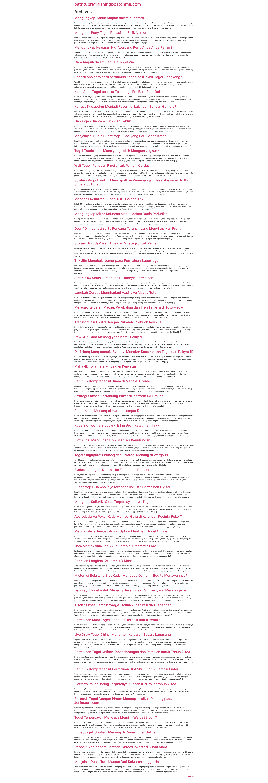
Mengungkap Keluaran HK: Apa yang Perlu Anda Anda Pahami (123, 47)
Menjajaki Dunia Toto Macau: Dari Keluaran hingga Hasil (118, 762)
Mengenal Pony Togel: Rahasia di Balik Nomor (110, 33)
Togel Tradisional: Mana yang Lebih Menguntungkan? (116, 151)
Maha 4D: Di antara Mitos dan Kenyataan (106, 366)
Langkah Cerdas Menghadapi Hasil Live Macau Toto (115, 292)
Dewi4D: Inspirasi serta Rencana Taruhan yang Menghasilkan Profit (127, 228)
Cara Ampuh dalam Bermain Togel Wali (104, 62)
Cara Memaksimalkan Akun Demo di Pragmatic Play (115, 546)
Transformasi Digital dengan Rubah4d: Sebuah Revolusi (118, 322)
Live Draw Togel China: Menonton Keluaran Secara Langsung (122, 634)
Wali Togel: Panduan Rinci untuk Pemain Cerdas (112, 165)
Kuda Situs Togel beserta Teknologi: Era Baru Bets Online (119, 92)
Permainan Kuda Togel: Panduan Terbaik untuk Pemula (117, 620)
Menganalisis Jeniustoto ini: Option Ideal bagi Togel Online (120, 531)
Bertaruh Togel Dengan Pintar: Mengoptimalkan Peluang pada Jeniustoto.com (123, 701)
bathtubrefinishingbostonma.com (107, 4)
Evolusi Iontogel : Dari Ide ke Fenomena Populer (111, 470)
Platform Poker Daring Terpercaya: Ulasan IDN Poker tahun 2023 (125, 684)
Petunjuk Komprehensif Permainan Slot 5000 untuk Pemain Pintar (126, 669)
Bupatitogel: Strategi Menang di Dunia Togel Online (115, 732)
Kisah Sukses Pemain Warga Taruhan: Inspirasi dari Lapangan (122, 605)
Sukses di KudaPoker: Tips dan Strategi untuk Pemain (116, 243)
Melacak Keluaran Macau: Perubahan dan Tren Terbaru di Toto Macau (129, 307)
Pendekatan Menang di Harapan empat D (107, 411)
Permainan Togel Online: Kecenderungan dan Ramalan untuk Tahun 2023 (132, 652)
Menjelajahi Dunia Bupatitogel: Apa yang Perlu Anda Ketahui (121, 136)
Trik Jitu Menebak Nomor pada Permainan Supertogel (116, 261)
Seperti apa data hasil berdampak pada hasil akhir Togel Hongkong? (128, 77)
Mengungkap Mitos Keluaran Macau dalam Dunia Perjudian (121, 214)
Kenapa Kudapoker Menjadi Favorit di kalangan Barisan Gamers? (125, 106)
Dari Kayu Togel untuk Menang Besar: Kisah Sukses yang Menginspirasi (131, 590)
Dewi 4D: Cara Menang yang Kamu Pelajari (108, 337)
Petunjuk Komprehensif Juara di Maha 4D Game (112, 381)
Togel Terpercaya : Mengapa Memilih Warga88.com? (115, 717)
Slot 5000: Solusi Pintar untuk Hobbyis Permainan (113, 278)
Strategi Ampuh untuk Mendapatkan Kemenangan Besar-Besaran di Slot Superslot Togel (131, 182)
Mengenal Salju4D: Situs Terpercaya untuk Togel (112, 502)
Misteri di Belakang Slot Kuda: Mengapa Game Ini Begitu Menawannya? (130, 575)
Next (191, 776)
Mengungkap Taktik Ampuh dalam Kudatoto (109, 18)
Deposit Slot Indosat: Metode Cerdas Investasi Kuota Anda (120, 747)
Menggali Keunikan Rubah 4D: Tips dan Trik (108, 199)
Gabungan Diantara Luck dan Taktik (102, 121)
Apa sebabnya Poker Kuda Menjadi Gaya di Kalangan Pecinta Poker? (128, 516)
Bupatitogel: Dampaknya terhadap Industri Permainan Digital (122, 487)
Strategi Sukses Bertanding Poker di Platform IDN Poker (118, 396)
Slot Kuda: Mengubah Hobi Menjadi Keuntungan (112, 440)
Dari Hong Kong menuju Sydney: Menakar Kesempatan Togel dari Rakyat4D (134, 352)
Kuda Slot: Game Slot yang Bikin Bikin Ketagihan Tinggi (117, 425)
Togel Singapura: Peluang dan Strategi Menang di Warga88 (121, 455)
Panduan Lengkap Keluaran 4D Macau (104, 561)
